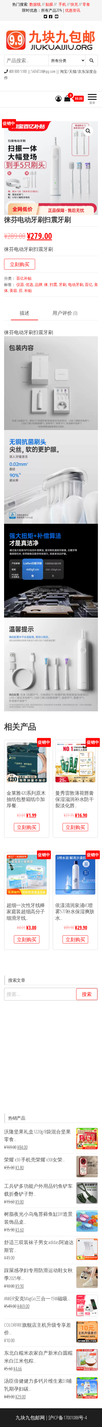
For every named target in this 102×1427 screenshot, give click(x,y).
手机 (62, 4)
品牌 (38, 284)
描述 (24, 313)
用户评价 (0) (65, 313)
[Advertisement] (51, 1057)
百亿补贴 (24, 278)
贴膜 (49, 4)
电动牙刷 (75, 284)
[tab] (28, 313)
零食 (86, 4)
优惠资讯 (72, 10)
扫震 (53, 284)
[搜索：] (51, 994)
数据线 (35, 4)
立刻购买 (19, 264)
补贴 (28, 290)
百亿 (88, 284)
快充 (74, 4)
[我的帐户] (58, 98)
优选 (29, 284)
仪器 (20, 284)
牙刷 (62, 284)
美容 (13, 290)
